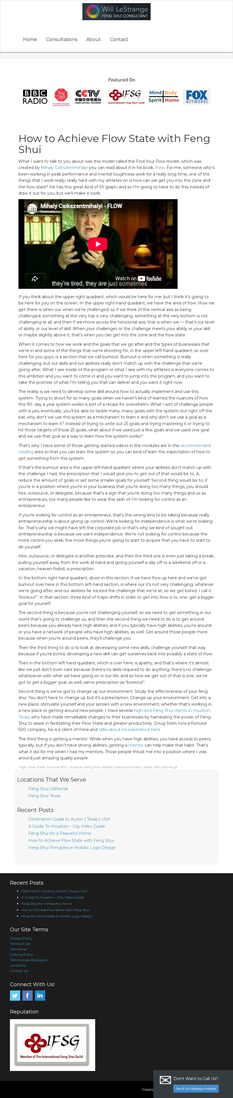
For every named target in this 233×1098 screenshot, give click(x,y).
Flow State (36, 767)
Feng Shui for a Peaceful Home (59, 833)
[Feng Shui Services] (116, 11)
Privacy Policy (21, 938)
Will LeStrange (165, 767)
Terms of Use (20, 944)
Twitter (15, 995)
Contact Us (19, 971)
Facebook (27, 995)
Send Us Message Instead (196, 1088)
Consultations (61, 39)
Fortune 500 (57, 767)
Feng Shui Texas (44, 795)
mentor (135, 745)
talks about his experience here (129, 729)
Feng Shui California (48, 788)
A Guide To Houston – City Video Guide (66, 826)
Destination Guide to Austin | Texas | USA (69, 819)
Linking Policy (21, 954)
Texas (147, 767)
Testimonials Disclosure (28, 960)
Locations (18, 965)
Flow (160, 167)
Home (30, 39)
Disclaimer (18, 949)
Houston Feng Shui (84, 767)
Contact (119, 39)
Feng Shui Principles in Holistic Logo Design (72, 847)
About (93, 39)
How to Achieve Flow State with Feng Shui (71, 840)
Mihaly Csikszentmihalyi (64, 167)
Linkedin (40, 995)
